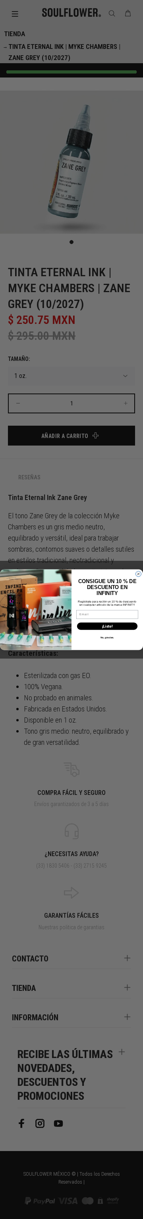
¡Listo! (107, 626)
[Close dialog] (138, 574)
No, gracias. (107, 637)
